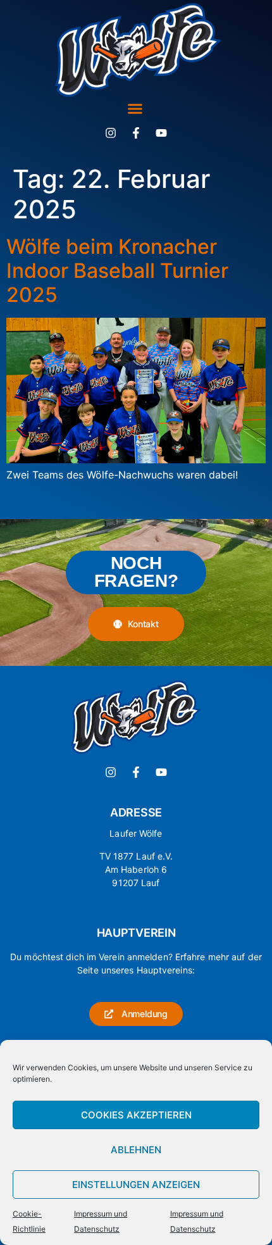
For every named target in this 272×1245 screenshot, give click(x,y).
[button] (135, 109)
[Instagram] (110, 133)
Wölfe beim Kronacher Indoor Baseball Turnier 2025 (117, 271)
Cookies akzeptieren (136, 1115)
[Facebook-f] (136, 133)
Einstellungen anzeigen (136, 1185)
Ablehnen (136, 1150)
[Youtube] (161, 133)
